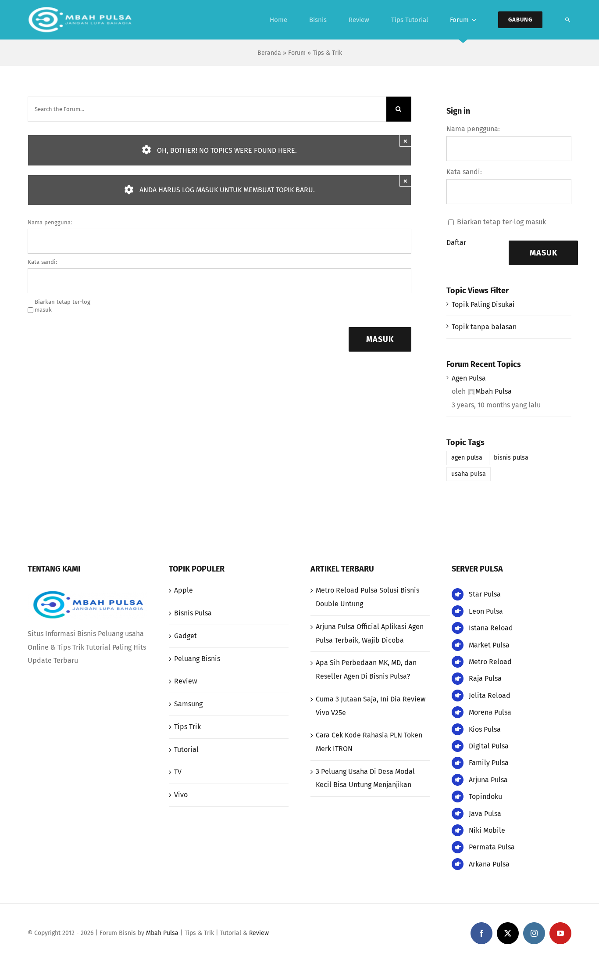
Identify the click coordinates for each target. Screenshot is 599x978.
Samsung (188, 704)
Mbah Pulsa (162, 933)
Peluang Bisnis (197, 658)
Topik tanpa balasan (484, 327)
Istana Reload (491, 628)
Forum (297, 53)
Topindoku (485, 796)
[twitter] (508, 933)
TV (178, 772)
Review (185, 681)
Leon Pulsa (486, 611)
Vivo (181, 795)
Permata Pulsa (492, 847)
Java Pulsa (485, 813)
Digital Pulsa (489, 746)
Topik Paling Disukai (483, 304)
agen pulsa (466, 457)
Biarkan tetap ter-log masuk (62, 305)
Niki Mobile (487, 830)
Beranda (269, 53)
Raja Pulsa (485, 678)
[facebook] (481, 933)
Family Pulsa (489, 763)
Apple (183, 590)
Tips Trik (187, 727)
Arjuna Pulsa (488, 780)
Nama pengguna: (50, 222)
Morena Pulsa (490, 712)
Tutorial (186, 749)
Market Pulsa (489, 645)
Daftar (456, 242)
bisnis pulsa (511, 457)
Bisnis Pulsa (193, 613)
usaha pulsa (468, 474)
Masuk (380, 339)
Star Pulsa (485, 594)
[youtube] (560, 933)
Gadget (185, 636)
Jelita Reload (489, 695)
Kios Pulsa (485, 729)
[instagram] (534, 933)
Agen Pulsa (469, 378)
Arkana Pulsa (489, 864)
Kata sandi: (42, 262)
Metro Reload (490, 662)
